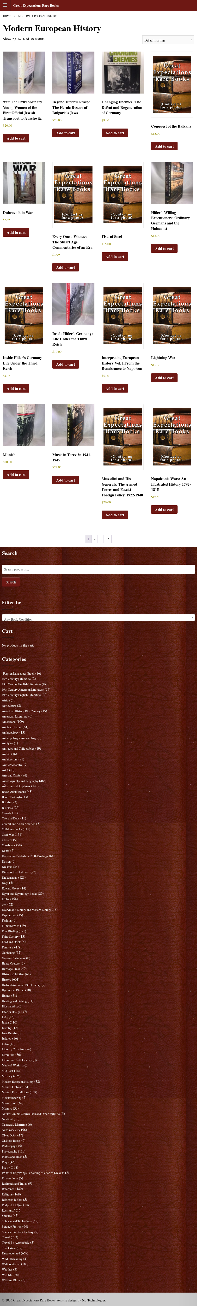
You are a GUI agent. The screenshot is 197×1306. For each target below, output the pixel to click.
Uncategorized (11, 1253)
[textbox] (98, 619)
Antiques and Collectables (18, 749)
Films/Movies (10, 926)
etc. (4, 904)
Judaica (6, 1038)
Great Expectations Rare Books (36, 5)
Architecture (10, 759)
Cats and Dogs (10, 818)
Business (7, 808)
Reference (8, 1189)
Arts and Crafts (11, 775)
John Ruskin (9, 1033)
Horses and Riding (13, 990)
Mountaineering (11, 1098)
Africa (6, 700)
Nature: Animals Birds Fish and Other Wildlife (31, 1114)
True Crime (9, 1248)
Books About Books (14, 792)
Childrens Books (12, 829)
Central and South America (18, 824)
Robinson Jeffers (12, 1200)
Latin (5, 1044)
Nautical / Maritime (14, 1125)
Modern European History (17, 1082)
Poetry (6, 1167)
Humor (6, 996)
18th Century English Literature (21, 684)
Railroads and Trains (14, 1184)
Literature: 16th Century (17, 1060)
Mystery (7, 1108)
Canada (6, 813)
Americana (9, 722)
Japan (5, 1022)
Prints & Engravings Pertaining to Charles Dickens (33, 1173)
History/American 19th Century (21, 985)
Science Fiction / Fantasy (17, 1232)
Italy (5, 1017)
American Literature (14, 716)
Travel (6, 1237)
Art (4, 770)
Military (7, 1076)
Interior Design (11, 1012)
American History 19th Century (21, 711)
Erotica (6, 899)
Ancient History (12, 727)
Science (7, 1216)
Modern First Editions (15, 1092)
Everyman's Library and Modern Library (26, 910)
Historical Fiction (13, 974)
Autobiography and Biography (20, 781)
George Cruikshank (13, 958)
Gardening (8, 953)
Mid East (7, 1071)
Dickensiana (9, 878)
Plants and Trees (12, 1157)
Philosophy (8, 1146)
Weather (7, 1269)
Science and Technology (17, 1221)
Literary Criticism (13, 1049)
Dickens (7, 867)
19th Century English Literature (21, 695)
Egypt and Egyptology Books (19, 894)
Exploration (9, 915)
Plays (5, 1162)
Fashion (7, 920)
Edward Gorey (10, 888)
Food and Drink (11, 942)
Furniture (7, 947)
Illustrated (8, 1006)
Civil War (8, 835)
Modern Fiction (11, 1087)
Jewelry (7, 1028)
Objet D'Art (9, 1135)
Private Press (10, 1178)
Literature (8, 1055)
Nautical (7, 1119)
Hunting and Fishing (14, 1001)
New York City (11, 1130)
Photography (9, 1151)
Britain (6, 802)
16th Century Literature (16, 679)
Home (7, 16)
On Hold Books (11, 1141)
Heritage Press (11, 969)
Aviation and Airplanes (16, 786)
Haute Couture (11, 963)
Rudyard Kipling (12, 1205)
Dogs (5, 883)
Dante (5, 851)
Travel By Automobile (15, 1243)
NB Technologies (93, 1300)
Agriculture (9, 706)
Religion (7, 1194)
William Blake (11, 1280)
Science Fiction (11, 1226)
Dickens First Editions (16, 872)
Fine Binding (10, 931)
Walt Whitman (11, 1264)
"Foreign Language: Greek (18, 673)
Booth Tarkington (12, 797)
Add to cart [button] (16, 138)
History (6, 979)
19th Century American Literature (23, 690)
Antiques (7, 743)
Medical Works (11, 1065)
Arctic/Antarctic (12, 765)
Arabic (6, 754)
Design (6, 861)
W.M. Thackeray (12, 1259)
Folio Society (10, 937)
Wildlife (7, 1275)
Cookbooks (8, 845)
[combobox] (98, 617)
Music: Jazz (9, 1103)
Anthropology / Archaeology (19, 738)
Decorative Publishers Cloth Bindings (25, 856)
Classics (7, 840)
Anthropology (10, 732)
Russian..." (8, 1210)
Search (11, 581)
